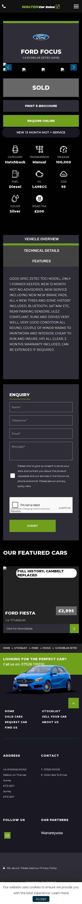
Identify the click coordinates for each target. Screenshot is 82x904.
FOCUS (47, 648)
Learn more (60, 893)
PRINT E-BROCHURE (41, 106)
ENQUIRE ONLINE (41, 121)
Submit (32, 525)
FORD (35, 648)
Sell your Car (54, 716)
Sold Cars (14, 716)
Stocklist (20, 648)
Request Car (16, 722)
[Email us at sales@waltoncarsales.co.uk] (7, 835)
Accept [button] (41, 899)
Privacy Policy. (48, 868)
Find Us (11, 727)
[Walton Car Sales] (41, 6)
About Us (50, 722)
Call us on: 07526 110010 (23, 664)
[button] (73, 703)
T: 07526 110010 (50, 769)
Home (6, 648)
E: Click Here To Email (54, 774)
